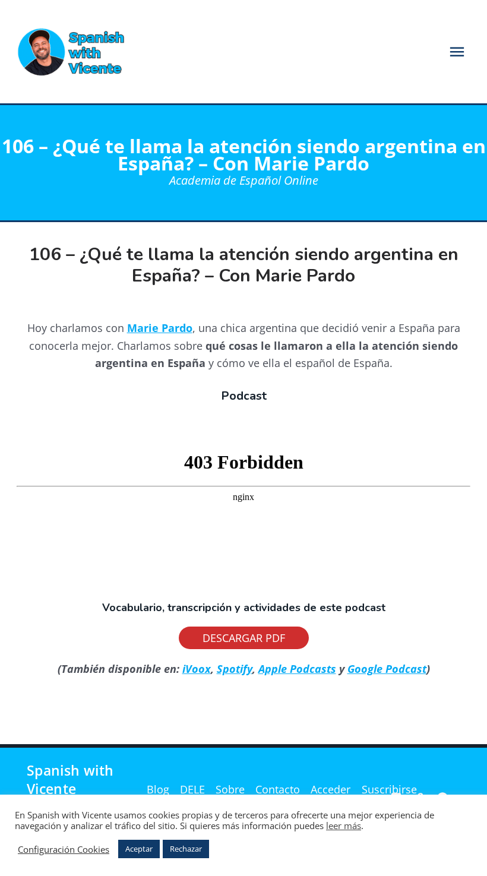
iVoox (196, 669)
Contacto (277, 789)
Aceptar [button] (139, 848)
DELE (192, 789)
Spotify (234, 669)
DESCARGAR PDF (244, 638)
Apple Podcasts (297, 669)
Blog (158, 789)
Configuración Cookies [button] (63, 849)
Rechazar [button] (186, 848)
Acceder (330, 789)
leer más (343, 825)
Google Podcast (386, 669)
